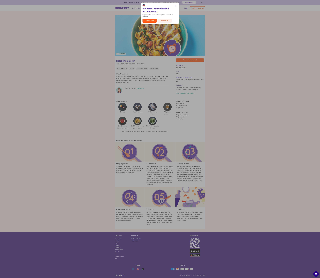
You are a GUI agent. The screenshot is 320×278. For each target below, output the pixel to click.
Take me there (149, 21)
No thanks (164, 21)
